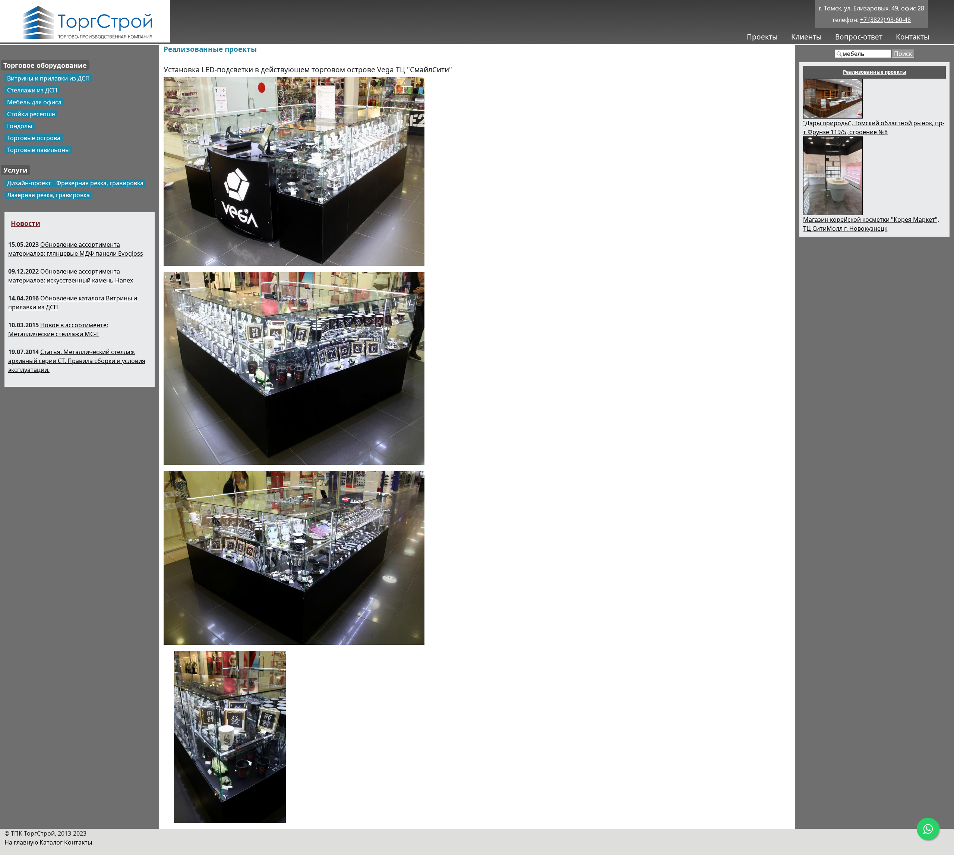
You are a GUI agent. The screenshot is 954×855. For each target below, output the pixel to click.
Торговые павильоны (38, 150)
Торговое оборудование (45, 65)
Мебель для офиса (34, 102)
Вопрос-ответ (858, 37)
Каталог (51, 842)
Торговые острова (33, 138)
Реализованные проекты (210, 49)
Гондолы (19, 126)
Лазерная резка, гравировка (48, 195)
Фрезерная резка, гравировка (99, 183)
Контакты (912, 37)
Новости (25, 223)
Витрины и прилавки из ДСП (48, 78)
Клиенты (806, 37)
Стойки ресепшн (31, 114)
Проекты (762, 37)
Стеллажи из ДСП (32, 90)
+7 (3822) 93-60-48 (885, 20)
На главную (21, 842)
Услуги (15, 169)
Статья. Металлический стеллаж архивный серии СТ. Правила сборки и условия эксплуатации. (76, 361)
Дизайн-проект (29, 183)
